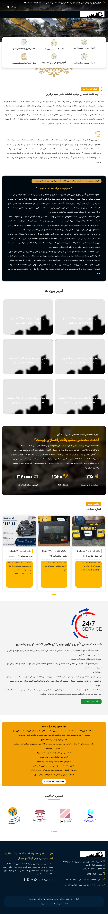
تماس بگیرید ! (90, 701)
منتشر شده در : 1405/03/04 (75, 551)
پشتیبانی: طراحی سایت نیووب (51, 903)
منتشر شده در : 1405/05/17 (40, 551)
